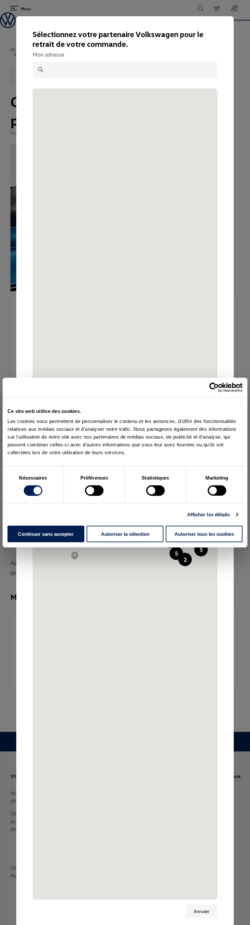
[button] (201, 550)
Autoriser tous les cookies (204, 534)
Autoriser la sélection (125, 534)
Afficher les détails (208, 514)
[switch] (94, 490)
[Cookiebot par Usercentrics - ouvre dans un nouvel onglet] (214, 387)
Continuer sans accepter (46, 534)
